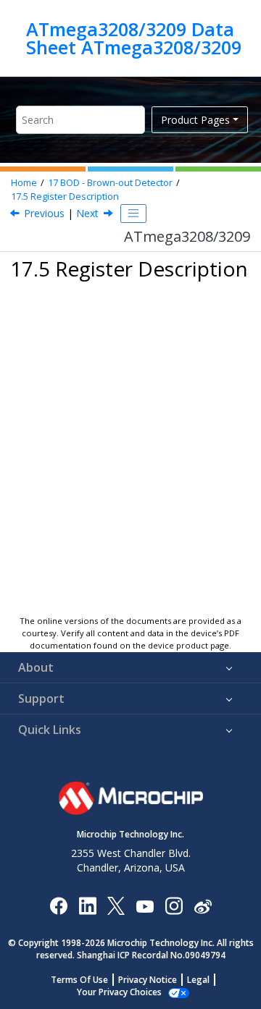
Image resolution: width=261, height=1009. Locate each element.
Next (87, 213)
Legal (198, 980)
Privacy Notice (147, 980)
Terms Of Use (79, 980)
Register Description (65, 196)
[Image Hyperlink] (145, 905)
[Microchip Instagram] (174, 905)
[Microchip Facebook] (58, 905)
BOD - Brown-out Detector (110, 183)
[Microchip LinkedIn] (87, 905)
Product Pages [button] (195, 120)
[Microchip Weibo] (203, 905)
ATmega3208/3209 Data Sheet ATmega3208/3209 (133, 38)
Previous (44, 213)
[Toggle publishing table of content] (133, 213)
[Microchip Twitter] (116, 905)
